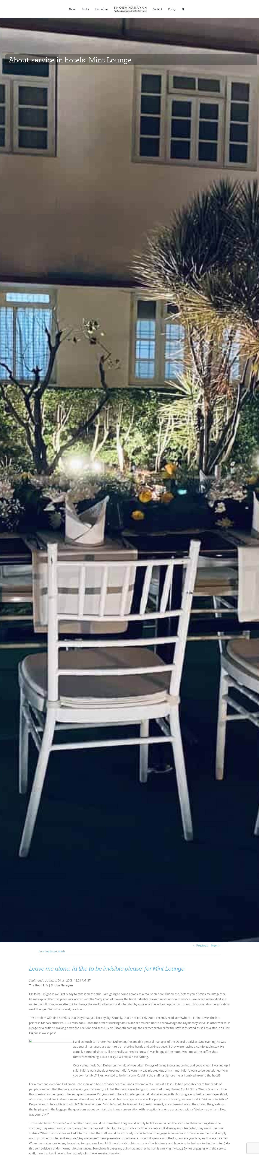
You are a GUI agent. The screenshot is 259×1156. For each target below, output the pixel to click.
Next (214, 945)
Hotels (61, 951)
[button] (178, 9)
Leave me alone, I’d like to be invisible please (85, 968)
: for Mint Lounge (163, 968)
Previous (202, 945)
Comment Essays (48, 951)
